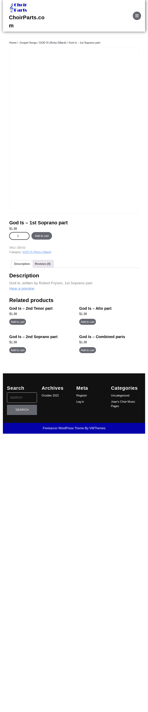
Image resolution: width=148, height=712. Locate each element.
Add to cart (42, 235)
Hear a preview (21, 288)
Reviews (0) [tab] (42, 263)
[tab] (137, 16)
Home (13, 42)
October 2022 (50, 395)
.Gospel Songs (28, 42)
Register (81, 395)
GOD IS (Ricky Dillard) (52, 42)
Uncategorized (120, 395)
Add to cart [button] (17, 321)
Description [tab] (22, 263)
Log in (80, 401)
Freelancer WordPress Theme (63, 428)
